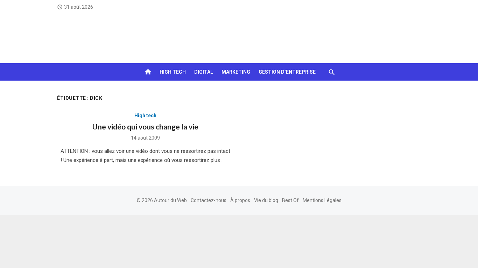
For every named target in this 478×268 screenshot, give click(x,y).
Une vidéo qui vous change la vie (145, 126)
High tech (173, 72)
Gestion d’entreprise (287, 72)
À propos (240, 200)
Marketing (236, 72)
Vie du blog (266, 200)
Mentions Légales (322, 200)
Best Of (290, 200)
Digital (203, 72)
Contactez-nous (208, 200)
